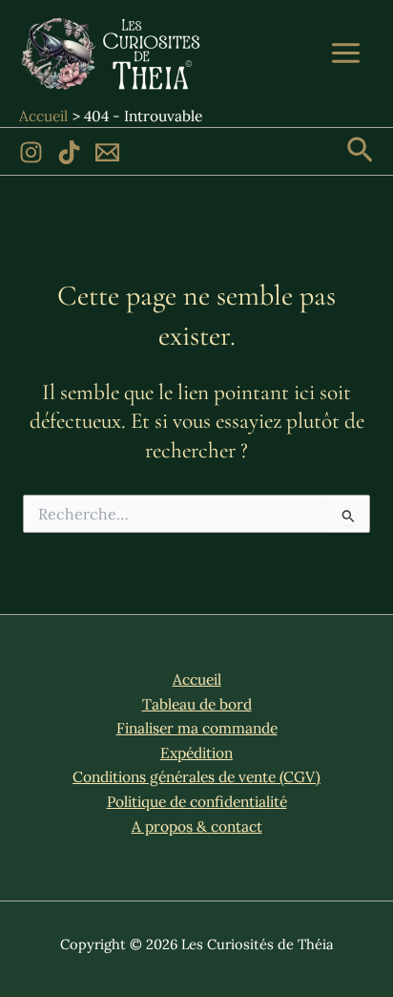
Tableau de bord (197, 703)
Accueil (197, 679)
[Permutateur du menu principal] (346, 52)
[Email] (107, 152)
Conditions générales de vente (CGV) (196, 776)
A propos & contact (197, 826)
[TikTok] (69, 152)
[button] (360, 151)
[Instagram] (31, 152)
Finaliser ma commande (197, 727)
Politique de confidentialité (197, 801)
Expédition (196, 752)
